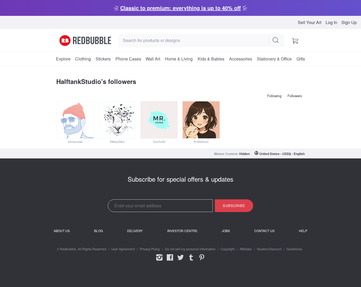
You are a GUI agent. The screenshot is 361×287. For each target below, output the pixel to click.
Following (274, 95)
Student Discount (269, 249)
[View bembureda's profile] (75, 120)
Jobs (226, 231)
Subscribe (234, 205)
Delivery (135, 231)
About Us (62, 231)
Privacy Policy (150, 249)
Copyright (228, 249)
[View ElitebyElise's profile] (117, 120)
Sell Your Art (309, 22)
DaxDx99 (159, 141)
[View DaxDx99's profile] (159, 120)
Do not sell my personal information (190, 249)
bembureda (75, 141)
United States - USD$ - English (282, 153)
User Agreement (123, 249)
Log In (331, 22)
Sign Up (349, 22)
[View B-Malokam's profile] (201, 120)
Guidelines (294, 249)
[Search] (275, 40)
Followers (295, 95)
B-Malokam (201, 141)
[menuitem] (63, 58)
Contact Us (264, 231)
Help (303, 231)
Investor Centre (182, 231)
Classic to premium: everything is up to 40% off (180, 8)
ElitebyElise (117, 141)
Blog (98, 231)
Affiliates (246, 249)
